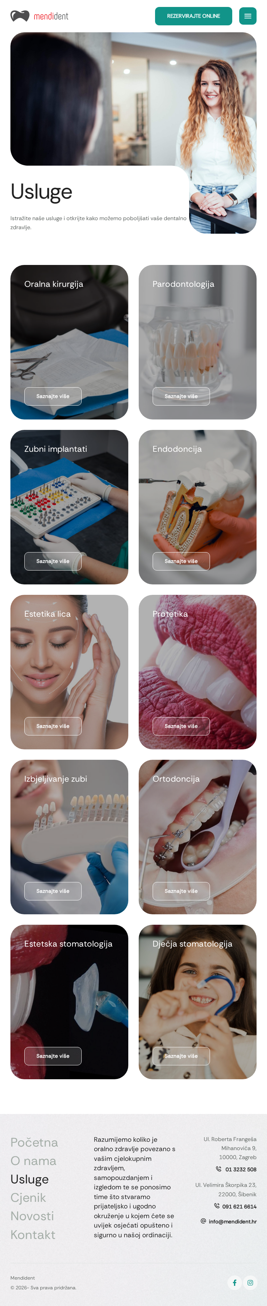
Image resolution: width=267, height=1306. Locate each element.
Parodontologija (184, 283)
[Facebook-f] (234, 1282)
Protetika (170, 613)
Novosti (32, 1215)
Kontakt (33, 1234)
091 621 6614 (239, 1206)
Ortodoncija (176, 778)
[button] (193, 16)
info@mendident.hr (233, 1221)
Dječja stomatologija (193, 943)
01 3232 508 (240, 1169)
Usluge (29, 1179)
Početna (34, 1142)
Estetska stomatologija (68, 943)
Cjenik (28, 1197)
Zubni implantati (55, 448)
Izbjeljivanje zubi (55, 778)
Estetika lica (47, 613)
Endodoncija (177, 448)
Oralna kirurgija (53, 283)
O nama (33, 1160)
